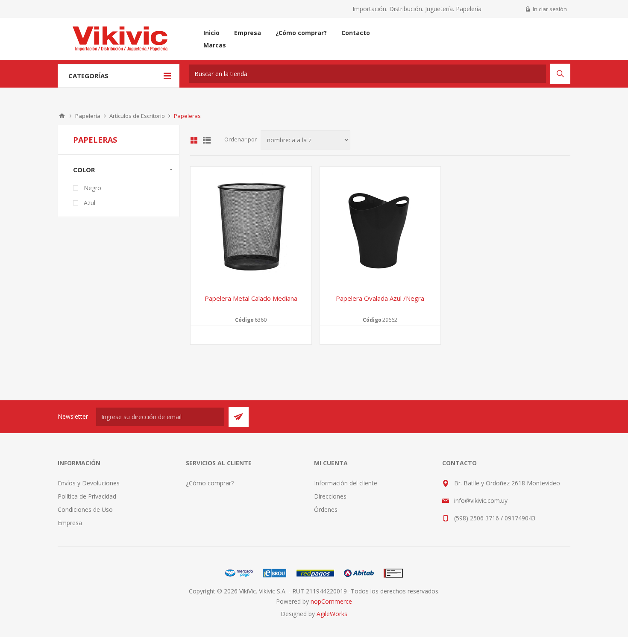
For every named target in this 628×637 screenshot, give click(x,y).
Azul (89, 203)
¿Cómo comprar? (210, 483)
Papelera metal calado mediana (251, 298)
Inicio (62, 116)
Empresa (70, 523)
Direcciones (330, 496)
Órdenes (325, 509)
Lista (207, 140)
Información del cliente (345, 483)
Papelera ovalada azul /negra (380, 298)
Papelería (87, 116)
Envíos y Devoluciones (89, 483)
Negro (92, 188)
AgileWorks (332, 614)
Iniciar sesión (550, 9)
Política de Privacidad (87, 496)
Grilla (194, 140)
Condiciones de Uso (85, 509)
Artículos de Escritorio (137, 116)
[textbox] (367, 74)
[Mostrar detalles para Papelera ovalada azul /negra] (380, 227)
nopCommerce (331, 601)
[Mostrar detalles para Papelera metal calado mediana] (251, 227)
